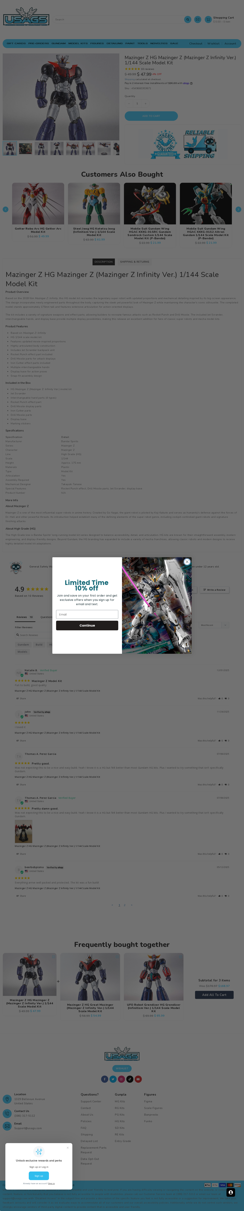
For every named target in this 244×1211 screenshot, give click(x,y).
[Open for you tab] (230, 1192)
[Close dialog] (187, 562)
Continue (87, 625)
